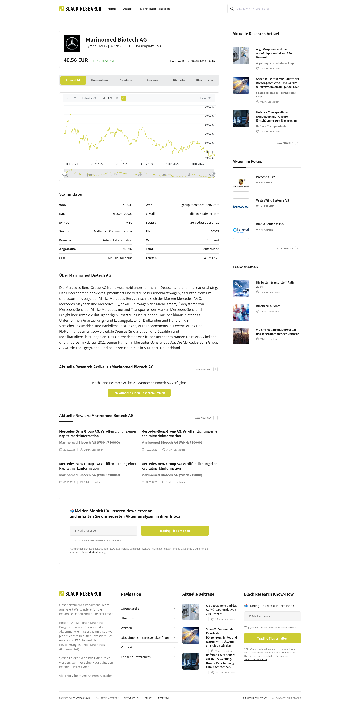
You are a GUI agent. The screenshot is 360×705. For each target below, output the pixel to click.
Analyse (152, 80)
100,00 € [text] (208, 106)
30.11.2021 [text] (71, 164)
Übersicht (73, 80)
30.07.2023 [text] (121, 164)
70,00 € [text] (209, 133)
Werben (148, 698)
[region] (139, 99)
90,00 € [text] (209, 115)
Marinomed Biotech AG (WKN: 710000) (89, 442)
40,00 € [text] (209, 158)
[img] (139, 173)
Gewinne (126, 80)
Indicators (88, 98)
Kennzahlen (99, 80)
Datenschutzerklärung (94, 552)
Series (69, 98)
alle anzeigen (203, 369)
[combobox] (264, 8)
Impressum (163, 698)
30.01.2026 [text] (197, 164)
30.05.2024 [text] (146, 164)
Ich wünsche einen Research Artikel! (139, 393)
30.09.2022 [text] (96, 164)
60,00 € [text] (209, 143)
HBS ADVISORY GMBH (81, 698)
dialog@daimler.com (204, 214)
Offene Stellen (131, 698)
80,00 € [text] (209, 124)
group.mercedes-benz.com (200, 205)
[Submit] (232, 8)
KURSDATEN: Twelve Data (255, 698)
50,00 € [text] (209, 152)
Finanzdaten (205, 80)
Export (204, 98)
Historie (179, 80)
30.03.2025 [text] (171, 164)
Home (112, 9)
